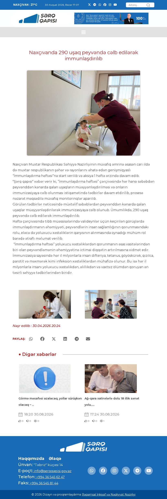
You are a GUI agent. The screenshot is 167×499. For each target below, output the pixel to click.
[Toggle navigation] (83, 32)
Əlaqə (55, 458)
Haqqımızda (31, 458)
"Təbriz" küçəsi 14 (48, 465)
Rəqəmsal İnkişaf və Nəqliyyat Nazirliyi (108, 494)
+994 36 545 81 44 (43, 483)
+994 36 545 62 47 (50, 477)
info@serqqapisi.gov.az (52, 471)
